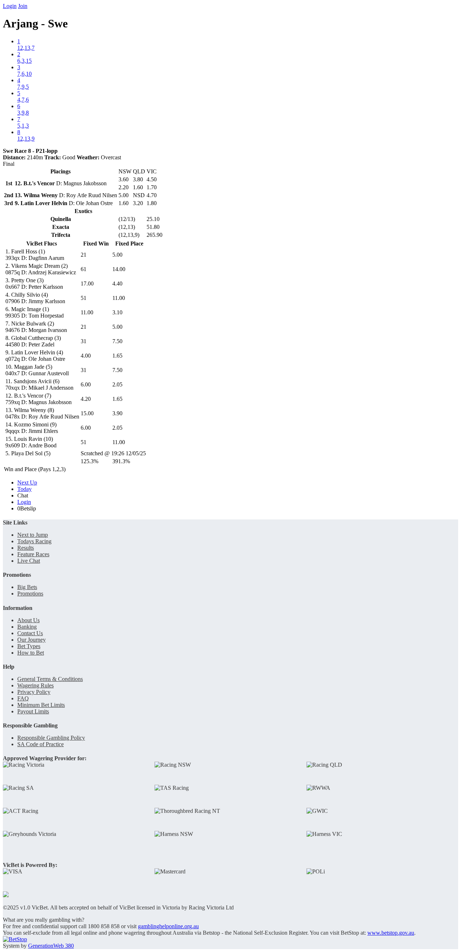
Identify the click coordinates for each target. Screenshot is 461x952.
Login (10, 6)
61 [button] (83, 269)
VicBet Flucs (41, 243)
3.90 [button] (117, 413)
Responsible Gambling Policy (51, 738)
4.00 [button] (86, 356)
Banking (27, 627)
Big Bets (27, 587)
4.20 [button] (86, 399)
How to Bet (30, 653)
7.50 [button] (117, 341)
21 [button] (83, 255)
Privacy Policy (33, 692)
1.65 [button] (117, 356)
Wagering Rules (35, 685)
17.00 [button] (87, 283)
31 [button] (83, 341)
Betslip (26, 508)
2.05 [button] (117, 384)
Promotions (30, 593)
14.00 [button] (118, 269)
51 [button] (83, 298)
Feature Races (33, 554)
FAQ (23, 698)
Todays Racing (34, 541)
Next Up (27, 482)
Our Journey (31, 640)
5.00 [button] (117, 255)
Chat (22, 495)
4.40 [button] (117, 283)
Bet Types (28, 646)
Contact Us (30, 633)
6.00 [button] (86, 384)
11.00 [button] (118, 298)
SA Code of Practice (40, 744)
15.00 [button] (87, 413)
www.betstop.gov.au (390, 933)
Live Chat (28, 561)
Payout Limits (33, 711)
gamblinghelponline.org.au (168, 926)
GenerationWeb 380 (51, 946)
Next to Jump (32, 535)
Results (25, 548)
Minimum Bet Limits (41, 705)
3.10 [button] (117, 312)
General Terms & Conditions (50, 679)
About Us (28, 620)
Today (24, 489)
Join (22, 6)
